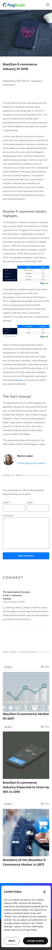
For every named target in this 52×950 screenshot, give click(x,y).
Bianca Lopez (25, 456)
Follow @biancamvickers (31, 463)
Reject (11, 940)
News (8, 667)
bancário (18, 380)
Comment (8, 515)
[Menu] (47, 5)
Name (6, 502)
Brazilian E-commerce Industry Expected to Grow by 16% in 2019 (26, 787)
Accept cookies (35, 940)
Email (30, 502)
